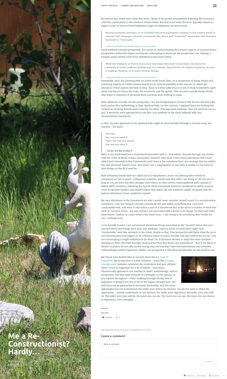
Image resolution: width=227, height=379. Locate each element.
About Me (152, 5)
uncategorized (125, 330)
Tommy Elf (14, 361)
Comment (208, 361)
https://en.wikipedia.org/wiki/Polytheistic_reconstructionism (131, 46)
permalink (147, 330)
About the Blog (109, 5)
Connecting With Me (132, 5)
